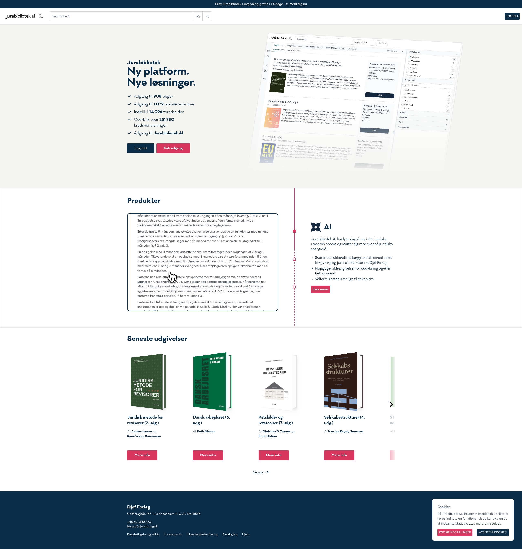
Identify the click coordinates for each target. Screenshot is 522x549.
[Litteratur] (294, 287)
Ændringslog (229, 534)
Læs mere (320, 289)
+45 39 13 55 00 (139, 522)
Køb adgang (173, 148)
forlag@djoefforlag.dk (142, 526)
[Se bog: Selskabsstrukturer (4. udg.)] (343, 381)
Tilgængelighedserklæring (202, 534)
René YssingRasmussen (144, 436)
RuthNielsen (206, 431)
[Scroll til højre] (391, 405)
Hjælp (245, 534)
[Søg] (207, 16)
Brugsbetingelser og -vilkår (143, 534)
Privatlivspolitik (173, 534)
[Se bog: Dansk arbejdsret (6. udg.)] (212, 381)
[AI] (294, 231)
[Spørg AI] (197, 16)
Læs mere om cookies (485, 523)
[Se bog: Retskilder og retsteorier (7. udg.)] (278, 381)
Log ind (512, 16)
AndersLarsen (141, 431)
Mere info (142, 455)
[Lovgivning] (294, 259)
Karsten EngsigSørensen (346, 431)
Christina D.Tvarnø (276, 431)
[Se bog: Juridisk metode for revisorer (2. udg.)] (146, 381)
